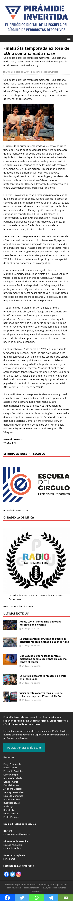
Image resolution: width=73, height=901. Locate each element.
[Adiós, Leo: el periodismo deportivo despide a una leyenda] (10, 628)
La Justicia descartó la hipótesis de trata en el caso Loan (43, 677)
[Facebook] (6, 874)
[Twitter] (12, 874)
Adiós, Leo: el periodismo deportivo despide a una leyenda (40, 623)
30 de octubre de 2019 (17, 71)
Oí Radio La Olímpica (18, 517)
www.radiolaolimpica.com (18, 606)
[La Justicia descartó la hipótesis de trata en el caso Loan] (10, 682)
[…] (36, 65)
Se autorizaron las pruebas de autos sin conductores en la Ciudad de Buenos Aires (44, 640)
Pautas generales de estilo (24, 748)
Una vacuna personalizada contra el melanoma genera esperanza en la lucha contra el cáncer (43, 659)
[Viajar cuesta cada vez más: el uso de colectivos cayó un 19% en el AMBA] (10, 699)
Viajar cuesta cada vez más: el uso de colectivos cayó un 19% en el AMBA (41, 694)
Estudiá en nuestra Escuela (24, 454)
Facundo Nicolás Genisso (45, 71)
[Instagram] (18, 874)
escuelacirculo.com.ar (15, 510)
